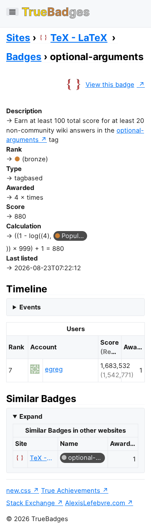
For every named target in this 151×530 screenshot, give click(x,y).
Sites (18, 37)
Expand (30, 416)
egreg (54, 369)
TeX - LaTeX (78, 37)
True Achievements (70, 490)
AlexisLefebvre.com (95, 503)
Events (30, 307)
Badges (23, 56)
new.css (18, 490)
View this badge (110, 84)
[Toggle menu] (12, 12)
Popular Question (74, 236)
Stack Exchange (30, 503)
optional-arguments (86, 457)
